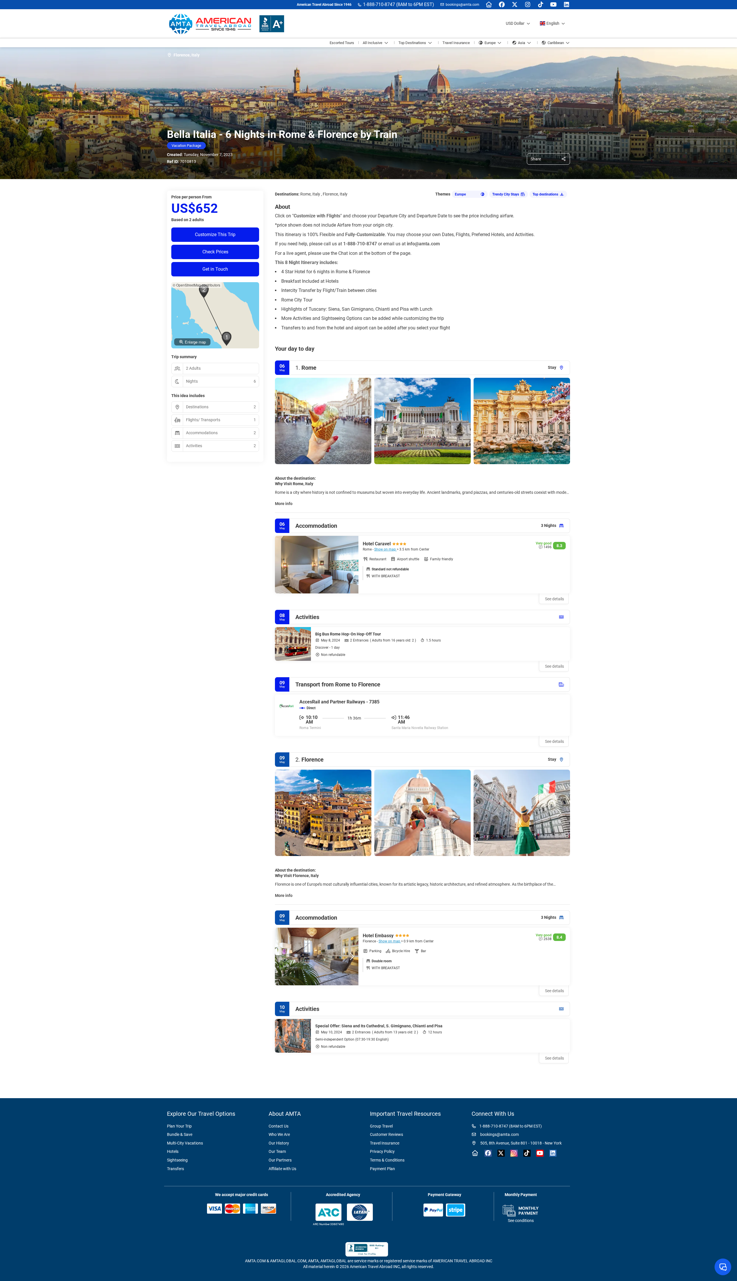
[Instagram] (527, 4)
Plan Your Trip (179, 1126)
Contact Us (278, 1126)
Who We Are (279, 1134)
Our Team (277, 1151)
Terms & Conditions (387, 1160)
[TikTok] (540, 4)
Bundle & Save (179, 1134)
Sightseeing (177, 1160)
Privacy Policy (382, 1151)
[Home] (488, 4)
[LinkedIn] (566, 4)
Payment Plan (382, 1168)
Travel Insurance (384, 1143)
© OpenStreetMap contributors (196, 284)
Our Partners (280, 1160)
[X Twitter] (514, 4)
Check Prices (215, 252)
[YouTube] (553, 4)
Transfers (175, 1168)
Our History (279, 1143)
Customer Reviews (386, 1134)
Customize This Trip (215, 234)
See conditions (521, 1220)
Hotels (172, 1151)
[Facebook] (501, 4)
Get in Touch (215, 269)
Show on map (385, 549)
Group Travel (381, 1126)
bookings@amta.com (462, 5)
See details (554, 666)
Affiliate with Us (282, 1168)
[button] (286, 421)
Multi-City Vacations (185, 1143)
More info (283, 503)
